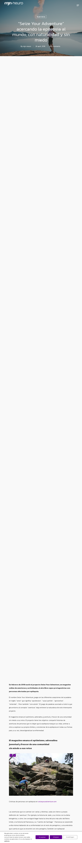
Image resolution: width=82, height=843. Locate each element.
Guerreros (41, 16)
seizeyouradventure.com (47, 801)
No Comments (55, 46)
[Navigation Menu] (78, 5)
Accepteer (42, 837)
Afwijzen (56, 837)
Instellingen (70, 837)
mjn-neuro (27, 46)
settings (7, 841)
